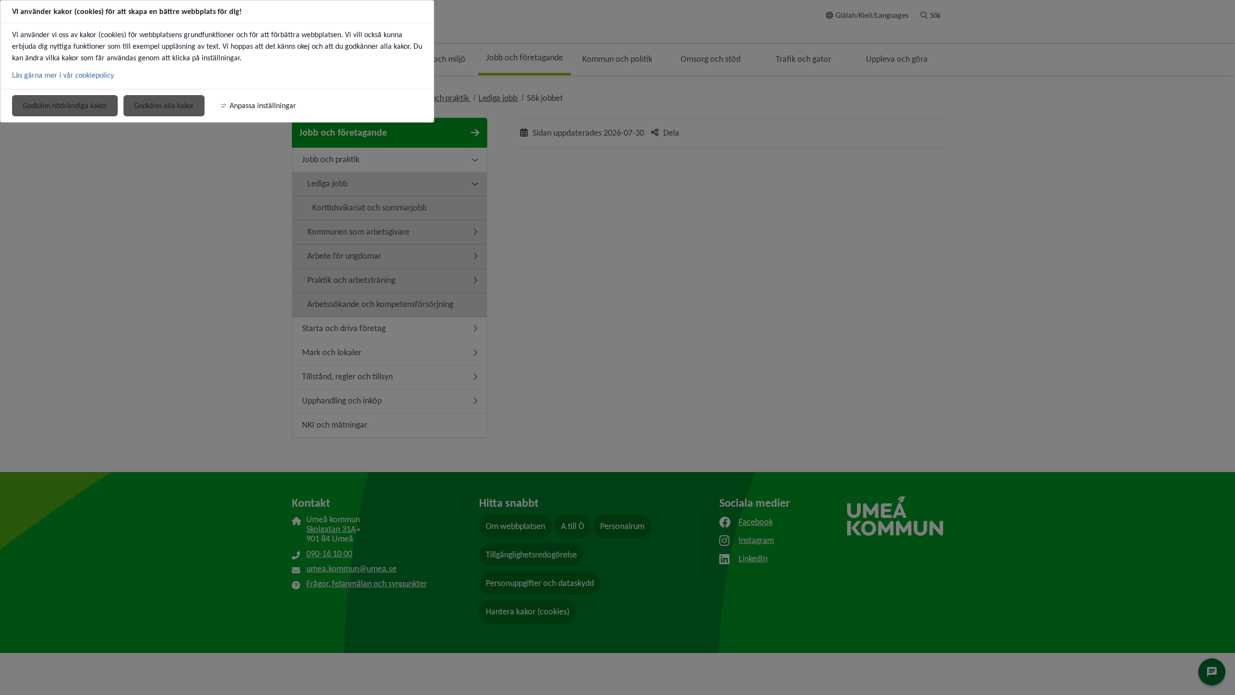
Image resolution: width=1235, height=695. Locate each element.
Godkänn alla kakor (164, 105)
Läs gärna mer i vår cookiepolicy (63, 75)
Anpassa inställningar (263, 105)
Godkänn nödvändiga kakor (65, 105)
